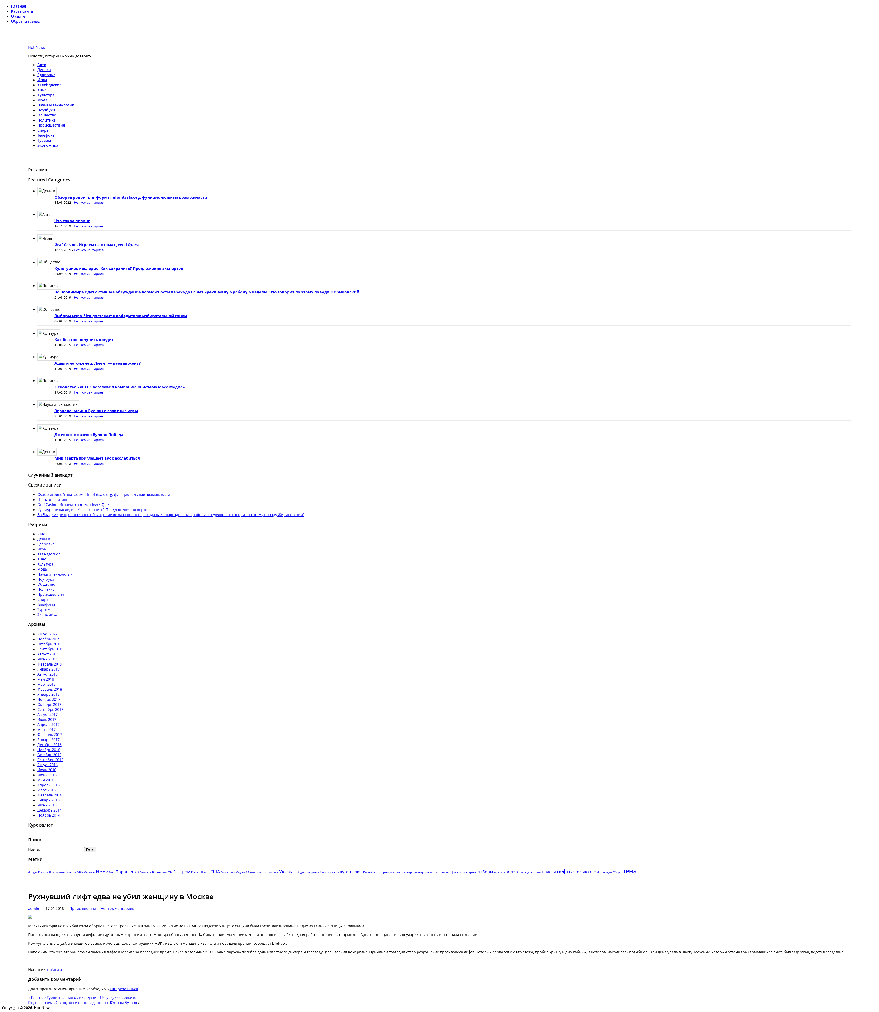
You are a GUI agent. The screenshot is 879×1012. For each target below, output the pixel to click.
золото (513, 871)
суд (618, 872)
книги (335, 872)
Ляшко (205, 872)
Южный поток (372, 872)
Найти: (34, 849)
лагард (525, 872)
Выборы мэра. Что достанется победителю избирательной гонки (120, 315)
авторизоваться (124, 988)
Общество (46, 115)
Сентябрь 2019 (50, 649)
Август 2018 (47, 674)
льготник (535, 872)
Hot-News (36, 47)
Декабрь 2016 (49, 744)
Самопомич (228, 872)
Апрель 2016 (48, 784)
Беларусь (145, 872)
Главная (18, 6)
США (215, 871)
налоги (549, 871)
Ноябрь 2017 (48, 699)
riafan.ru (54, 969)
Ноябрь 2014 (48, 815)
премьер (406, 872)
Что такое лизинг (72, 220)
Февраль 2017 (49, 734)
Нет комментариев (89, 202)
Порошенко (127, 871)
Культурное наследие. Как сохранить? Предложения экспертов (118, 268)
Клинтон (70, 872)
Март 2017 (46, 729)
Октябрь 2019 (49, 644)
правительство (391, 872)
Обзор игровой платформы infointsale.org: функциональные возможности (130, 197)
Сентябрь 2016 (50, 759)
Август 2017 (47, 714)
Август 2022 (47, 633)
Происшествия (51, 125)
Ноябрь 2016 (48, 749)
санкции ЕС (609, 872)
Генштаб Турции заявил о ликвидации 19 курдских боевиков (84, 997)
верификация (454, 872)
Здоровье (46, 74)
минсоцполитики (267, 872)
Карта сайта (22, 11)
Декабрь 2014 (49, 810)
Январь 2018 (48, 694)
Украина (289, 871)
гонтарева (469, 872)
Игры (42, 79)
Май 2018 (45, 679)
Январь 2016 (48, 800)
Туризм (44, 140)
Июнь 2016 (47, 774)
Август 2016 (47, 764)
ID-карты (43, 872)
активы (440, 872)
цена (629, 870)
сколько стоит (587, 871)
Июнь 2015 (47, 805)
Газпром (181, 871)
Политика (46, 120)
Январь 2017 (48, 739)
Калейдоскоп (49, 84)
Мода (42, 100)
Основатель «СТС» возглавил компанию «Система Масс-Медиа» (119, 387)
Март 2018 (46, 684)
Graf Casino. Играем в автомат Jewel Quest (96, 244)
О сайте (18, 16)
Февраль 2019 (49, 664)
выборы (485, 871)
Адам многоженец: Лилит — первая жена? (97, 363)
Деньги (44, 69)
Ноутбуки (46, 110)
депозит (305, 872)
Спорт (42, 130)
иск (329, 872)
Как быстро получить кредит (84, 339)
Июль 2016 (46, 769)
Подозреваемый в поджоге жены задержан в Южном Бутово (82, 1002)
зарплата (499, 872)
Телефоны (46, 135)
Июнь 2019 (47, 659)
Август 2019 (47, 654)
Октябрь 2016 (49, 754)
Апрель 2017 (48, 724)
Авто (41, 64)
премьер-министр (424, 872)
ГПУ (170, 872)
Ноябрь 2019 (48, 638)
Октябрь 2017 (49, 704)
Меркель (89, 872)
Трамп (252, 872)
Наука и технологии (55, 105)
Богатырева (159, 872)
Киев (62, 872)
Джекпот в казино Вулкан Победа (88, 434)
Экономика (47, 145)
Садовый (241, 872)
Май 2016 (45, 779)
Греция (195, 872)
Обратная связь (25, 21)
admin (33, 908)
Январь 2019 (48, 669)
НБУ (101, 871)
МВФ (80, 872)
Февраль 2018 (49, 689)
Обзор (110, 872)
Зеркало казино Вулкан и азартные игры (96, 410)
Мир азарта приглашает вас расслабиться (97, 458)
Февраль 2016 (49, 795)
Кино (42, 89)
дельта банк (318, 872)
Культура (45, 94)
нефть (564, 871)
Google (32, 872)
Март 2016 (46, 790)
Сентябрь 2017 (50, 709)
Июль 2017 (46, 719)
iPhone (53, 872)
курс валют (351, 871)
